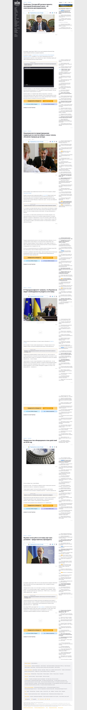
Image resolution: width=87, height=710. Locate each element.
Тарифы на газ (37, 671)
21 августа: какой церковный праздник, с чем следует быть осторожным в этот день (65, 644)
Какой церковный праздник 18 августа (61, 688)
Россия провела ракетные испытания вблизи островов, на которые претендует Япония (65, 631)
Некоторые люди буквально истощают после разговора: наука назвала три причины (65, 189)
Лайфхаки (26, 678)
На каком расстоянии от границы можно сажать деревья (45, 667)
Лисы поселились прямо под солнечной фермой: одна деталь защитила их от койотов (65, 544)
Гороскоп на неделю (39, 676)
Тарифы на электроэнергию (66, 669)
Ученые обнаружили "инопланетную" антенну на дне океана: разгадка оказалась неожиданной (65, 467)
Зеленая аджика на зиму (44, 693)
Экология (15, 14)
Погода (15, 26)
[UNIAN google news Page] (44, 699)
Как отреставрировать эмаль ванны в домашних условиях (61, 683)
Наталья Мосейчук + (34, 663)
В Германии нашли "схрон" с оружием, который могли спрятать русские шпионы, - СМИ (65, 159)
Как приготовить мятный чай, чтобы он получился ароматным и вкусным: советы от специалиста (65, 258)
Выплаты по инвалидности (36, 665)
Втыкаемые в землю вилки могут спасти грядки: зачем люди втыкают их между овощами (65, 578)
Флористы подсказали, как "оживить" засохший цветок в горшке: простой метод (65, 590)
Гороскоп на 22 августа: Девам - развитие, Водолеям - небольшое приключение (65, 199)
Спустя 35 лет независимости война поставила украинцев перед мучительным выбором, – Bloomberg (65, 111)
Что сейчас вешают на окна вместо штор (60, 680)
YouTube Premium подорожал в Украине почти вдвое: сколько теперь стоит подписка (65, 501)
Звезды (41, 691)
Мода (60, 691)
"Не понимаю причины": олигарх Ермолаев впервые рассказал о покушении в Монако (65, 434)
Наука (15, 17)
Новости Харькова (67, 665)
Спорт (15, 16)
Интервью (16, 30)
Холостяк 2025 (45, 691)
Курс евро (39, 669)
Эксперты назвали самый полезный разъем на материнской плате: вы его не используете (65, 148)
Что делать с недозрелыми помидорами (36, 696)
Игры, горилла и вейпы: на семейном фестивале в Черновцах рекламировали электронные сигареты (65, 245)
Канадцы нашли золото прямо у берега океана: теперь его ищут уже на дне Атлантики (65, 594)
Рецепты (28, 691)
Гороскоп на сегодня (46, 676)
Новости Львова (27, 667)
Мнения (15, 31)
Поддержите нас (66, 5)
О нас (47, 707)
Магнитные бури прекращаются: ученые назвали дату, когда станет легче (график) (65, 627)
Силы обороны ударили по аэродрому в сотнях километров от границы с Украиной (64, 360)
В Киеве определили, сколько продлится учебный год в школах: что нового (64, 328)
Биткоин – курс (48, 669)
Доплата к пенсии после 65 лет (56, 669)
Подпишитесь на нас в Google (36, 12)
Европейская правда (27, 193)
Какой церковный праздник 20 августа (53, 687)
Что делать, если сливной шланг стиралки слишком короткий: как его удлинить (65, 322)
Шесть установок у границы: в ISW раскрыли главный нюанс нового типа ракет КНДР (65, 540)
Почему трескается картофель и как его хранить (50, 696)
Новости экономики (28, 669)
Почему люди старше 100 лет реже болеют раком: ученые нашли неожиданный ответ (65, 276)
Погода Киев (61, 673)
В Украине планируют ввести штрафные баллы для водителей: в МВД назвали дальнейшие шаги (65, 357)
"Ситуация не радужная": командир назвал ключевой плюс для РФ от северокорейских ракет (65, 279)
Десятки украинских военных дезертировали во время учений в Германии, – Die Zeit (64, 339)
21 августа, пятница (63, 22)
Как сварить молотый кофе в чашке (47, 680)
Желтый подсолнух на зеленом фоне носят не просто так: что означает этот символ (65, 558)
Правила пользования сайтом (28, 707)
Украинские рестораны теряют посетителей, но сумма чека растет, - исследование (65, 283)
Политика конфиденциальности (39, 707)
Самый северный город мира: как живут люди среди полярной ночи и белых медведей (65, 124)
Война (15, 8)
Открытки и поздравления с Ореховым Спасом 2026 (46, 688)
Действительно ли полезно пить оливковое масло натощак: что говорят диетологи (65, 77)
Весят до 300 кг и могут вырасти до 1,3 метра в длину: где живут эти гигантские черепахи (65, 614)
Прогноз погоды (27, 673)
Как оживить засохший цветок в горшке (61, 681)
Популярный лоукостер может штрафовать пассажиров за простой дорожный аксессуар (64, 84)
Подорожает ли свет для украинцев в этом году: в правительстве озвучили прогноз (65, 419)
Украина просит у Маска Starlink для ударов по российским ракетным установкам (65, 550)
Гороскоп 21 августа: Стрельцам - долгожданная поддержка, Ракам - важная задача (65, 624)
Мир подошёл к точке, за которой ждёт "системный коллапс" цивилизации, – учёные (65, 656)
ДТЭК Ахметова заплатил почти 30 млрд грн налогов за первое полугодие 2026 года (65, 262)
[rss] (49, 699)
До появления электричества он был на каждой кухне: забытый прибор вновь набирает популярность (65, 407)
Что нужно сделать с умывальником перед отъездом (33, 680)
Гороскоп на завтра (32, 676)
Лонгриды (16, 32)
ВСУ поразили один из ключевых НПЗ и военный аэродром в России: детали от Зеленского (65, 461)
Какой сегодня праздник (29, 687)
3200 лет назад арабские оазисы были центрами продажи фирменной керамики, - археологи (65, 653)
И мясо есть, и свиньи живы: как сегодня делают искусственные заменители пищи (65, 570)
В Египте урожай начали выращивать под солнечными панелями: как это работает (65, 155)
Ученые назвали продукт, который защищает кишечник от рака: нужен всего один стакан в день (65, 562)
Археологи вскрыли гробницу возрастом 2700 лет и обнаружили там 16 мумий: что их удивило (65, 25)
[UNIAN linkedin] (42, 699)
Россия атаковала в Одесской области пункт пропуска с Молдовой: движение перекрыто (65, 584)
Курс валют (43, 669)
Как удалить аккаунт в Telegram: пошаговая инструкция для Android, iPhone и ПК (65, 296)
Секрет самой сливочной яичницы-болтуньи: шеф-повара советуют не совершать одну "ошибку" (65, 650)
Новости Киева (32, 667)
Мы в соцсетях (60, 707)
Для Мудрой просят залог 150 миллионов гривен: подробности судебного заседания (64, 241)
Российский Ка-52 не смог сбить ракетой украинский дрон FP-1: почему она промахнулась (65, 479)
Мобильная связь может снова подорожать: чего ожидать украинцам (65, 152)
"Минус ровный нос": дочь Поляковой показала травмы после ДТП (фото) (65, 438)
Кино (49, 691)
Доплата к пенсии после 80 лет (29, 671)
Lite (25, 691)
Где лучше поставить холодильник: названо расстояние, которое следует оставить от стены (65, 426)
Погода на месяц (56, 673)
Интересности (16, 25)
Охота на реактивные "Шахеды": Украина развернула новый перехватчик (65, 251)
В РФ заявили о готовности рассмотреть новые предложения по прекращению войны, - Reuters (64, 441)
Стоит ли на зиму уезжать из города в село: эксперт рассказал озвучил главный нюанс (65, 367)
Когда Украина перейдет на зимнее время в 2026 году (55, 665)
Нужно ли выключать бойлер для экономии (48, 681)
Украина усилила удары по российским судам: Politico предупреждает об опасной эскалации (65, 537)
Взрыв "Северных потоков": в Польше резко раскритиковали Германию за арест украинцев (65, 370)
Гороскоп (26, 676)
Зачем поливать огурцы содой (64, 696)
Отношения (37, 691)
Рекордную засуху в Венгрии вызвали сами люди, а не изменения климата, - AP (64, 342)
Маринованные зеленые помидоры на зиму (56, 693)
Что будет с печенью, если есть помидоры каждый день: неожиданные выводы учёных (65, 19)
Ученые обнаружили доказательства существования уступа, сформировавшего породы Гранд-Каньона (65, 504)
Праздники (63, 691)
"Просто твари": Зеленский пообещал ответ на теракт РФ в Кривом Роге (65, 93)
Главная (15, 7)
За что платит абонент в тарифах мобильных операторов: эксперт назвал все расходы (65, 205)
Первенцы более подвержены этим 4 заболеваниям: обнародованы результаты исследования (65, 507)
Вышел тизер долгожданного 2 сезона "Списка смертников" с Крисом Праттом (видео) (65, 517)
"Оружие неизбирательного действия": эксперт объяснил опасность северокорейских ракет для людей (65, 202)
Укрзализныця (52, 671)
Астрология (56, 691)
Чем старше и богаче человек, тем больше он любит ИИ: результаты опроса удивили (65, 255)
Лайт (15, 19)
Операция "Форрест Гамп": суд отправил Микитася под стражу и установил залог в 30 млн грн (65, 272)
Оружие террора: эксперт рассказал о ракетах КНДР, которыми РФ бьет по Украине (65, 64)
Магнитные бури (33, 673)
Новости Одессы (57, 667)
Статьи (15, 29)
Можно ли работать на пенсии (45, 671)
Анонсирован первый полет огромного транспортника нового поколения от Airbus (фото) (64, 376)
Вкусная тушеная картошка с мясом (34, 693)
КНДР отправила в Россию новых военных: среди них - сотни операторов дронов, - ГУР (65, 175)
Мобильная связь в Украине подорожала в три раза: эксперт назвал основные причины (65, 289)
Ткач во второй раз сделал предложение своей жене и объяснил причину (64, 363)
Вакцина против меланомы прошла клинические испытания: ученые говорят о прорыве (65, 195)
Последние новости (65, 8)
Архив (15, 34)
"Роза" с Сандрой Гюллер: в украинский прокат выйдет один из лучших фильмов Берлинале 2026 (65, 265)
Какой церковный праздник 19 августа (40, 687)
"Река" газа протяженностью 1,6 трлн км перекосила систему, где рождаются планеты (65, 482)
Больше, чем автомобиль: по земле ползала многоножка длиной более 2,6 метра (65, 403)
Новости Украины (28, 665)
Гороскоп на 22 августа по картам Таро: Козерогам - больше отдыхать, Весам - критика (65, 166)
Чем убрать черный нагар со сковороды (31, 683)
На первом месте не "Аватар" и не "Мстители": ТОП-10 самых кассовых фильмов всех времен (65, 494)
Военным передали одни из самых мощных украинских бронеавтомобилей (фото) (65, 145)
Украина (15, 9)
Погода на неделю (46, 673)
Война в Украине (28, 663)
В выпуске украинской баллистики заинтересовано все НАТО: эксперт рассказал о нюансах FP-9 (65, 141)
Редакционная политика (53, 707)
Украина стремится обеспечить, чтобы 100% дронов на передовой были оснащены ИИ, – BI (65, 16)
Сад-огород (27, 696)
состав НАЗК (45, 195)
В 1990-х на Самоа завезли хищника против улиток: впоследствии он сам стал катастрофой (65, 105)
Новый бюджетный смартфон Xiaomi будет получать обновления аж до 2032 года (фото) (65, 186)
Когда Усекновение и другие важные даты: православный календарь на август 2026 (65, 620)
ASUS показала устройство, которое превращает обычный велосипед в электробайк (65, 422)
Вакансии (15, 35)
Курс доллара (35, 669)
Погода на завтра (40, 673)
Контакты (15, 36)
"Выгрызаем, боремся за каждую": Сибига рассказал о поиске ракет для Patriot (65, 102)
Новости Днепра (43, 665)
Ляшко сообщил (41, 606)
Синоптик (51, 673)
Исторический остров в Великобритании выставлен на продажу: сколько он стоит (65, 162)
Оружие (15, 20)
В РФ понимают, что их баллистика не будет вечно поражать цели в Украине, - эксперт (65, 292)
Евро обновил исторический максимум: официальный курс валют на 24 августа (65, 269)
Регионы (15, 15)
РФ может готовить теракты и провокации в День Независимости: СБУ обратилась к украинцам (65, 299)
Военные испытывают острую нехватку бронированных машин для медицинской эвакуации (64, 473)
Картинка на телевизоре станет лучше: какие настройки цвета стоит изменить (65, 60)
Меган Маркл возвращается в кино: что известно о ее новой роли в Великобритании (65, 302)
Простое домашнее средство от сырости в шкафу (32, 681)
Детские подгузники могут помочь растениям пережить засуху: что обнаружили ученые (65, 80)
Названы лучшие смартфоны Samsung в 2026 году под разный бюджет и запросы (65, 335)
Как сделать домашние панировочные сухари (47, 684)
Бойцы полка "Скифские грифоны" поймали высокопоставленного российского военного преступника (65, 169)
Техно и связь (16, 18)
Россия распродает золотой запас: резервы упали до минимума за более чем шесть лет (65, 248)
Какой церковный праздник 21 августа (31, 688)
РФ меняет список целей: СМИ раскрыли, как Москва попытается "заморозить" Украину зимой (65, 513)
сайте (45, 502)
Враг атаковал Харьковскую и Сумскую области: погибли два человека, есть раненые (65, 634)
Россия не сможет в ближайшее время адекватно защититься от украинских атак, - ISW (65, 611)
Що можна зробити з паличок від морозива (45, 683)
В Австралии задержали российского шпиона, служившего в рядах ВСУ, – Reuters (65, 497)
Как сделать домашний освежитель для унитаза (32, 684)
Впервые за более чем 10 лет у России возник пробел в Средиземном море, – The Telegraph (65, 87)
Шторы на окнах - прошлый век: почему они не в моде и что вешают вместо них (65, 332)
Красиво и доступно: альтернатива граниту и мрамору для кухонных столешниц (65, 413)
